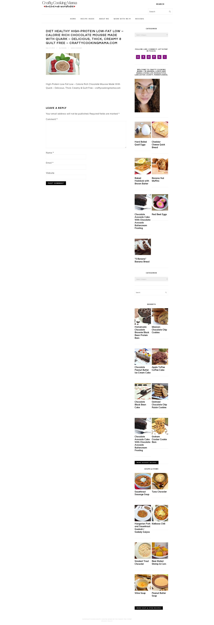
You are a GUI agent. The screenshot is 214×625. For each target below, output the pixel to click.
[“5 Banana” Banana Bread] (143, 247)
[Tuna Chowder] (160, 489)
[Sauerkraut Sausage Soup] (143, 489)
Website (50, 173)
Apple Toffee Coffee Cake (158, 368)
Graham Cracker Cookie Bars (159, 439)
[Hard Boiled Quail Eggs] (143, 130)
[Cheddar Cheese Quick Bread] (160, 130)
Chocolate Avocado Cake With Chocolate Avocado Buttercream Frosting (142, 221)
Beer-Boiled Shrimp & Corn (159, 562)
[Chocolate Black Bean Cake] (143, 399)
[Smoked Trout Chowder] (143, 558)
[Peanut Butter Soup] (160, 590)
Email (50, 162)
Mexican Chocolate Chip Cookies (159, 330)
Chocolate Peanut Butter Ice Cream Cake (142, 370)
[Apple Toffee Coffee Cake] (160, 364)
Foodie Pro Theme (125, 619)
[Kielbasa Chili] (160, 521)
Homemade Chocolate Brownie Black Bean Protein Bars (142, 332)
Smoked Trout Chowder (142, 562)
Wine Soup (140, 593)
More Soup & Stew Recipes (149, 608)
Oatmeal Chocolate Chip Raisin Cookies (159, 404)
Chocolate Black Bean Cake (140, 404)
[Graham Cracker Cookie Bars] (160, 434)
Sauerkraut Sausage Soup (142, 493)
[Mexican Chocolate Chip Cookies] (160, 324)
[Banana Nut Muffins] (160, 166)
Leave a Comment (76, 48)
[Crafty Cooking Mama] (59, 8)
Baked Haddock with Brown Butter (142, 181)
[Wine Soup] (143, 590)
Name (50, 152)
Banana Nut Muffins (158, 179)
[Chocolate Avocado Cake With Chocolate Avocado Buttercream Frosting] (143, 202)
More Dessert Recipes (146, 462)
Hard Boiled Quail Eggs (141, 143)
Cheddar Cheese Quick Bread (158, 144)
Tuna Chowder (159, 491)
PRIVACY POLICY (107, 621)
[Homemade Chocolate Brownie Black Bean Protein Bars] (143, 324)
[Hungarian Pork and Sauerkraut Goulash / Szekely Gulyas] (143, 521)
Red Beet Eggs (159, 214)
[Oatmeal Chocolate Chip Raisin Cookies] (160, 399)
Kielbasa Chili (158, 523)
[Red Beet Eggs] (160, 202)
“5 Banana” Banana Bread (142, 260)
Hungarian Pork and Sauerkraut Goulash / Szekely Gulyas (142, 527)
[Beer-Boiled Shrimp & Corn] (160, 558)
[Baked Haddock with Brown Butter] (143, 166)
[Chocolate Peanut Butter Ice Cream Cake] (143, 364)
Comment (52, 119)
